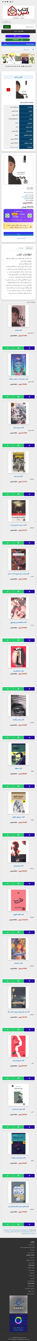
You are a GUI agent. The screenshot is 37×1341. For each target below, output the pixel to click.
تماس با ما (32, 1257)
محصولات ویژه (30, 1281)
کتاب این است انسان (18, 1109)
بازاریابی (32, 1278)
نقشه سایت (31, 1262)
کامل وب (13, 1337)
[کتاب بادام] (18, 170)
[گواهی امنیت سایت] (18, 1305)
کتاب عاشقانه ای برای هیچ (18, 622)
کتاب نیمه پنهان (18, 865)
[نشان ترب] (18, 1323)
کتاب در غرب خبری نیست (18, 524)
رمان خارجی (7, 1231)
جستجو (6, 21)
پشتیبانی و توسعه (22, 1337)
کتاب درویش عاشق (18, 817)
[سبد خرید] (5, 2)
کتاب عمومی (13, 1231)
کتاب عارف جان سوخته (18, 1157)
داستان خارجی (32, 1233)
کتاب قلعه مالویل (18, 914)
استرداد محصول (30, 1260)
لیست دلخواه (31, 1291)
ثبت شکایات (31, 1244)
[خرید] (29, 348)
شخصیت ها (31, 1270)
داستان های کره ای (26, 1231)
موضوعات (31, 1273)
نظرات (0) (21, 248)
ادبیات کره (18, 1231)
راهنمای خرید (31, 1252)
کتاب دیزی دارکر (18, 427)
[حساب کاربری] (10, 2)
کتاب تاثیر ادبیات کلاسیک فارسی (18, 1206)
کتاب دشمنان (18, 963)
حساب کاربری (31, 1285)
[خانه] (33, 49)
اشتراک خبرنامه (30, 1294)
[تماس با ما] (12, 2)
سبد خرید (18, 36)
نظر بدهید (19, 238)
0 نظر (24, 238)
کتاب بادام (26, 49)
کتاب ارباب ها (18, 476)
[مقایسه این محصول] (7, 348)
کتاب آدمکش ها (18, 671)
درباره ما (32, 1250)
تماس (18, 39)
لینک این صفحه (14, 147)
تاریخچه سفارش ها (29, 1288)
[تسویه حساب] (3, 2)
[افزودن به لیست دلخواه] (18, 348)
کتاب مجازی (28, 195)
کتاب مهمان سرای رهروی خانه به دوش (18, 573)
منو (5, 44)
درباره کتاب (29, 248)
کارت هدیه (31, 1275)
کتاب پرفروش (25, 1233)
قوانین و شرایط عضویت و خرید (27, 1247)
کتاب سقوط (18, 768)
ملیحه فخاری (27, 198)
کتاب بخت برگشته (18, 719)
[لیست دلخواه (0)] (7, 2)
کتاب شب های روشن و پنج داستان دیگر (19, 1011)
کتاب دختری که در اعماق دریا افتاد (18, 378)
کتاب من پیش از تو (18, 1060)
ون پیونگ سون (25, 196)
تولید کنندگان (31, 1267)
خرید (18, 234)
